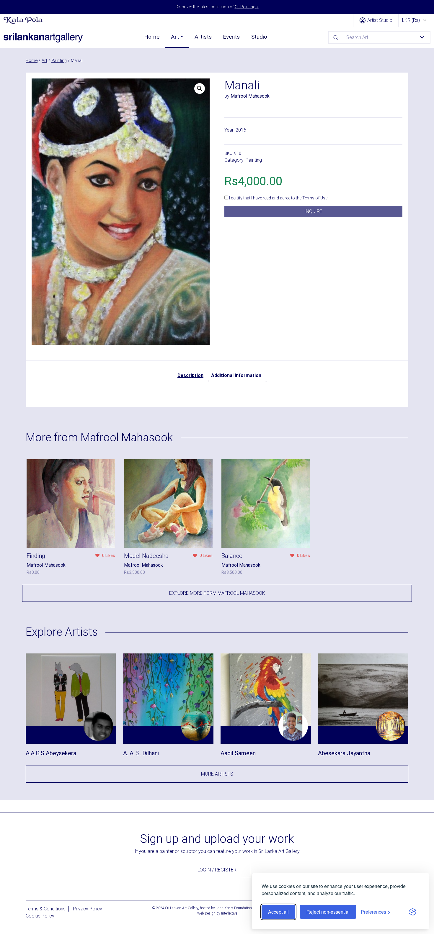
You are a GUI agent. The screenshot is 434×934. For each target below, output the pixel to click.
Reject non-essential (328, 911)
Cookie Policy (40, 916)
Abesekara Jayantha (344, 753)
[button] (199, 88)
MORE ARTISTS (217, 774)
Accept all (278, 911)
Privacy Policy (87, 909)
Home (151, 36)
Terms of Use (314, 198)
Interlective (229, 913)
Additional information (236, 375)
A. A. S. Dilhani (141, 753)
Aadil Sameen (238, 753)
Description (190, 375)
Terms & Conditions (46, 909)
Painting (59, 60)
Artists (203, 36)
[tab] (190, 375)
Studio (259, 36)
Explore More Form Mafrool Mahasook (217, 593)
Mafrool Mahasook (250, 96)
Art (175, 36)
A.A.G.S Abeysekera (51, 753)
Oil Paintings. (247, 6)
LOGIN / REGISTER (217, 870)
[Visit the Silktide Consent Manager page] (413, 912)
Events (231, 36)
